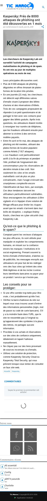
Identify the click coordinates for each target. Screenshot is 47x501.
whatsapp (16, 448)
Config (8, 472)
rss (30, 448)
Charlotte (9, 485)
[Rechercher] (43, 7)
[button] (43, 27)
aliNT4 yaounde (12, 479)
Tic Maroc (14, 494)
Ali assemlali (11, 465)
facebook (16, 434)
